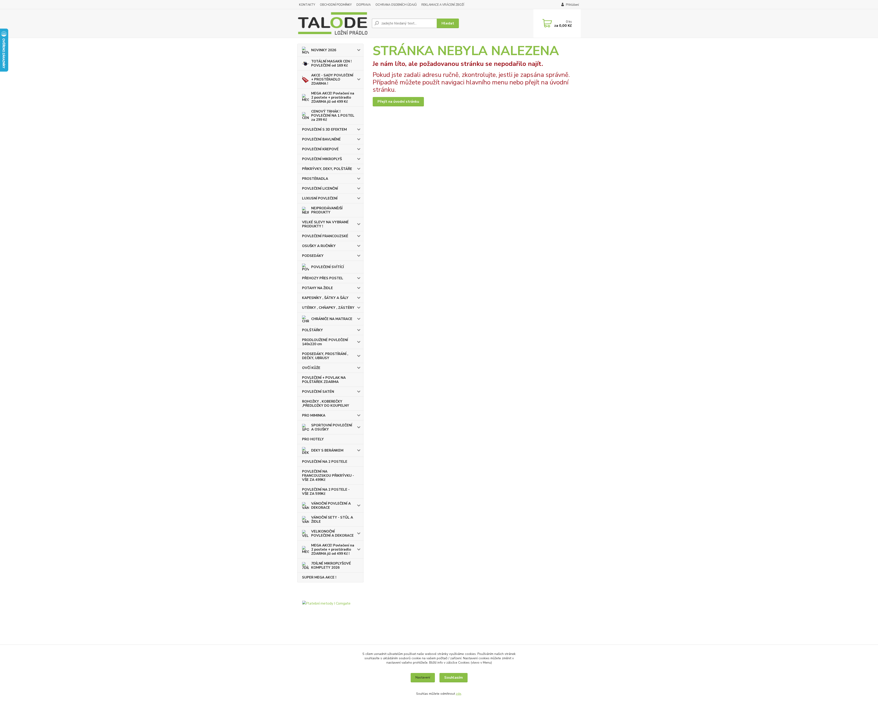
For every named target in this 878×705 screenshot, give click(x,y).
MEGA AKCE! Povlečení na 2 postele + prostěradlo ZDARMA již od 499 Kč (332, 97)
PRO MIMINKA (313, 415)
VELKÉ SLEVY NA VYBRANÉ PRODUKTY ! (325, 224)
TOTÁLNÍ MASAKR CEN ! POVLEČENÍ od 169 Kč (331, 63)
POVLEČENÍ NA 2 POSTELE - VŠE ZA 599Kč (326, 491)
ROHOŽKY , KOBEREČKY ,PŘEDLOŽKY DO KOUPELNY (325, 403)
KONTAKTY (307, 5)
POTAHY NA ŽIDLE (317, 288)
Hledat (448, 23)
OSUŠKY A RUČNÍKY (319, 246)
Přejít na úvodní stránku (398, 101)
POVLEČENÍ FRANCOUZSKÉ (325, 236)
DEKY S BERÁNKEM (327, 450)
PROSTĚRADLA (315, 178)
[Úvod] (332, 23)
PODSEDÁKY (313, 255)
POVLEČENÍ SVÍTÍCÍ (327, 267)
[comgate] (330, 625)
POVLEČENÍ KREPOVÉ (320, 149)
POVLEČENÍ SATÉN (318, 391)
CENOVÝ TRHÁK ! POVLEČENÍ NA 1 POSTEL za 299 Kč (332, 115)
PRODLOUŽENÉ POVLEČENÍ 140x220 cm (325, 342)
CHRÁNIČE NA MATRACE (331, 319)
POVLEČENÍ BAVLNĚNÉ (321, 139)
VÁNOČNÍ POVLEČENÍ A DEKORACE (331, 505)
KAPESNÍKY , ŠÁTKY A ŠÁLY (325, 298)
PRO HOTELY (313, 439)
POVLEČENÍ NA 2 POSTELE (324, 461)
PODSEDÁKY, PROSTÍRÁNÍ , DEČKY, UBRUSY (325, 356)
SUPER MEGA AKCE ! (319, 577)
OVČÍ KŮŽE (311, 368)
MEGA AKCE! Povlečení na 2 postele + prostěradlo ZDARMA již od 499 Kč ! (332, 549)
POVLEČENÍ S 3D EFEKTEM (324, 129)
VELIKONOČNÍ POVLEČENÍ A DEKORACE (332, 533)
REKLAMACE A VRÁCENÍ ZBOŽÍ (442, 5)
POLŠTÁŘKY (312, 330)
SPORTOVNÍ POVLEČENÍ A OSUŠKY (331, 427)
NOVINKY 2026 (323, 50)
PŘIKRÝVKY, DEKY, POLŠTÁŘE (327, 169)
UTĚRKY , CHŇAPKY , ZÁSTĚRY (328, 307)
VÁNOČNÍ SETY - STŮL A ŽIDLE (332, 519)
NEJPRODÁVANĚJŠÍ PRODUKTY (327, 210)
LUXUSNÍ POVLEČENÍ (319, 198)
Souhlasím (453, 677)
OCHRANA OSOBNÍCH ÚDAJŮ (396, 5)
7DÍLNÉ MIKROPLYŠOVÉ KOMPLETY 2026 (331, 565)
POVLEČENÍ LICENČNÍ (320, 188)
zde (458, 694)
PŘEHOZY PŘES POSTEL (322, 278)
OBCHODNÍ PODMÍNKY (336, 5)
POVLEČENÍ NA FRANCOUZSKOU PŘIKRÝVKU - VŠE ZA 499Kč (328, 475)
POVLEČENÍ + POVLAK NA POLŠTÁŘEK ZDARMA (324, 379)
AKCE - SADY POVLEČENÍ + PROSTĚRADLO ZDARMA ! (332, 79)
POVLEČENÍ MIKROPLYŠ (322, 159)
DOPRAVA (363, 5)
